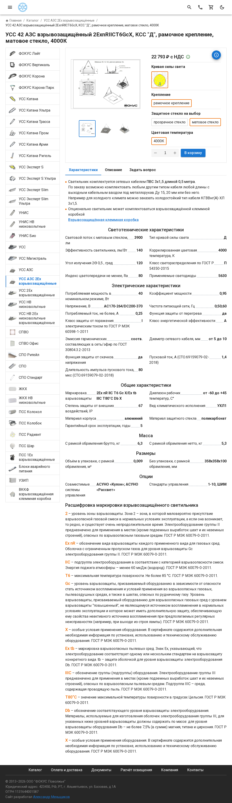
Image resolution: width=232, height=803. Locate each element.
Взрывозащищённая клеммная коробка (103, 220)
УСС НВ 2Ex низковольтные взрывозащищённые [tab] (37, 318)
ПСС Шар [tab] (26, 446)
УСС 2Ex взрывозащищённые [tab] (37, 292)
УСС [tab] (22, 247)
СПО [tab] (22, 366)
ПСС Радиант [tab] (30, 434)
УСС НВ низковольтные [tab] (32, 304)
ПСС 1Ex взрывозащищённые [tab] (37, 457)
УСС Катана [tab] (28, 99)
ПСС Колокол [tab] (30, 412)
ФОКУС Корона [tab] (32, 76)
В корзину (193, 153)
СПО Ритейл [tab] (29, 355)
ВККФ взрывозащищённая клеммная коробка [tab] (36, 494)
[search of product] (189, 7)
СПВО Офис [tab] (29, 343)
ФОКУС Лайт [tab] (29, 53)
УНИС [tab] (24, 213)
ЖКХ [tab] (23, 389)
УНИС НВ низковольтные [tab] (32, 224)
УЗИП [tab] (24, 480)
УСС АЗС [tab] (26, 270)
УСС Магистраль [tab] (32, 258)
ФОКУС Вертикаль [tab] (34, 65)
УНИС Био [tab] (27, 236)
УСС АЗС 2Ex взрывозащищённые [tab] (38, 281)
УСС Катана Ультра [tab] (34, 110)
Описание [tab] (113, 170)
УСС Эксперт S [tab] (31, 167)
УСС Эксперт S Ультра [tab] (37, 178)
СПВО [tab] (24, 332)
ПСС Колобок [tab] (30, 423)
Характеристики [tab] (83, 170)
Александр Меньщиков (51, 797)
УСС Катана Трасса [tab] (34, 122)
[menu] (9, 7)
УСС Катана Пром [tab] (33, 133)
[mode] (222, 7)
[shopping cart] (211, 7)
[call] (200, 7)
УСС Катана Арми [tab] (33, 144)
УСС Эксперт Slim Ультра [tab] (33, 201)
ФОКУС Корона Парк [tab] (36, 87)
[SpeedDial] (216, 55)
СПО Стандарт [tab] (30, 377)
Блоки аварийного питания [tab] (34, 468)
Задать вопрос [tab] (142, 170)
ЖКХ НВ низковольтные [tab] (32, 400)
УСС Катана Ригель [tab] (35, 156)
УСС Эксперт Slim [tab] (33, 190)
